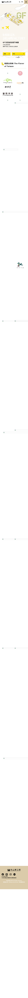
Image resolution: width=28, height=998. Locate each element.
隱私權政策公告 (22, 882)
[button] (22, 1)
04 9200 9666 (5, 876)
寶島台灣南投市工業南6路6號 (10, 877)
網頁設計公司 (5, 882)
